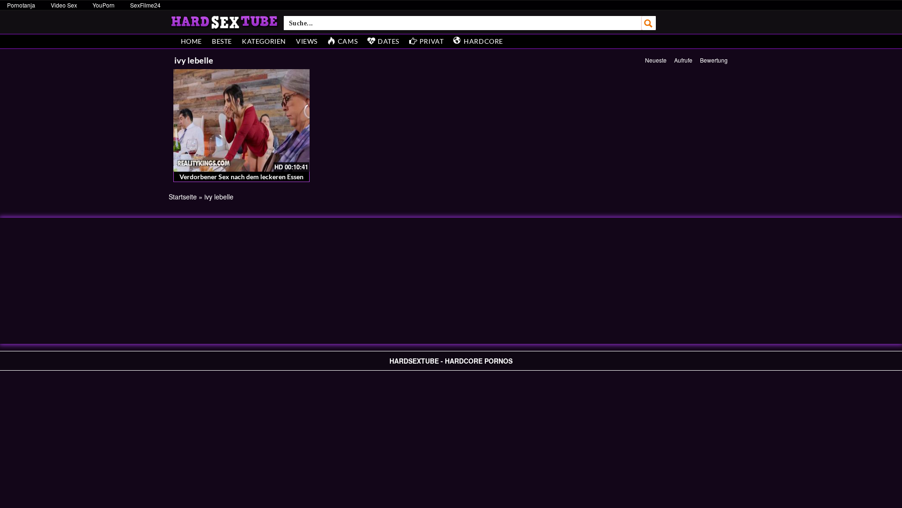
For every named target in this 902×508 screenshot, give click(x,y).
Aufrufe (683, 60)
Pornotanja (21, 5)
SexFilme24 (145, 5)
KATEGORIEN (264, 41)
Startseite (183, 196)
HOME (191, 41)
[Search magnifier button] (649, 23)
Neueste (656, 60)
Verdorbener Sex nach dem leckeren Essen (241, 177)
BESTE (222, 41)
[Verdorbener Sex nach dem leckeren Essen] (241, 120)
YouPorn (104, 5)
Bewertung (714, 60)
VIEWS (307, 41)
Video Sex (64, 5)
